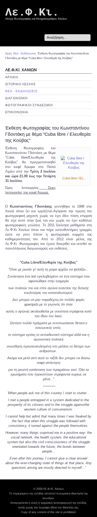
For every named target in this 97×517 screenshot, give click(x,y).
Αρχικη (11, 77)
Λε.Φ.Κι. (32, 12)
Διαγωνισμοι (16, 98)
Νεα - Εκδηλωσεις (24, 53)
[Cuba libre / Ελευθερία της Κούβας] (74, 163)
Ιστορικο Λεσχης (20, 84)
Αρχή (8, 53)
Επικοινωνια (16, 112)
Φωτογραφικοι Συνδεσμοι (29, 105)
